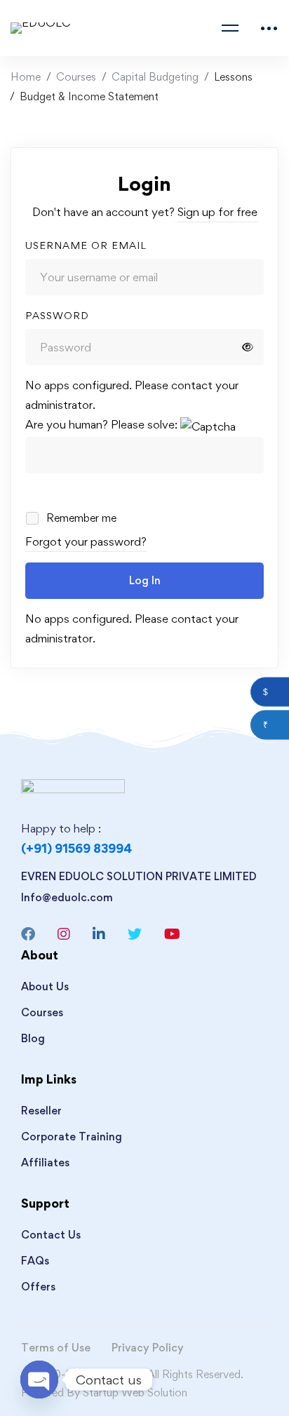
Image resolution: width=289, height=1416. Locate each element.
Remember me (79, 518)
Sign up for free (217, 212)
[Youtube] (172, 934)
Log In (145, 580)
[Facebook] (28, 934)
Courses (76, 76)
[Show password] (247, 347)
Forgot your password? (86, 541)
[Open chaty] (39, 1379)
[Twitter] (135, 934)
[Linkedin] (98, 934)
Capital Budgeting (155, 76)
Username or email (86, 245)
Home (26, 76)
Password (57, 315)
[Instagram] (63, 934)
